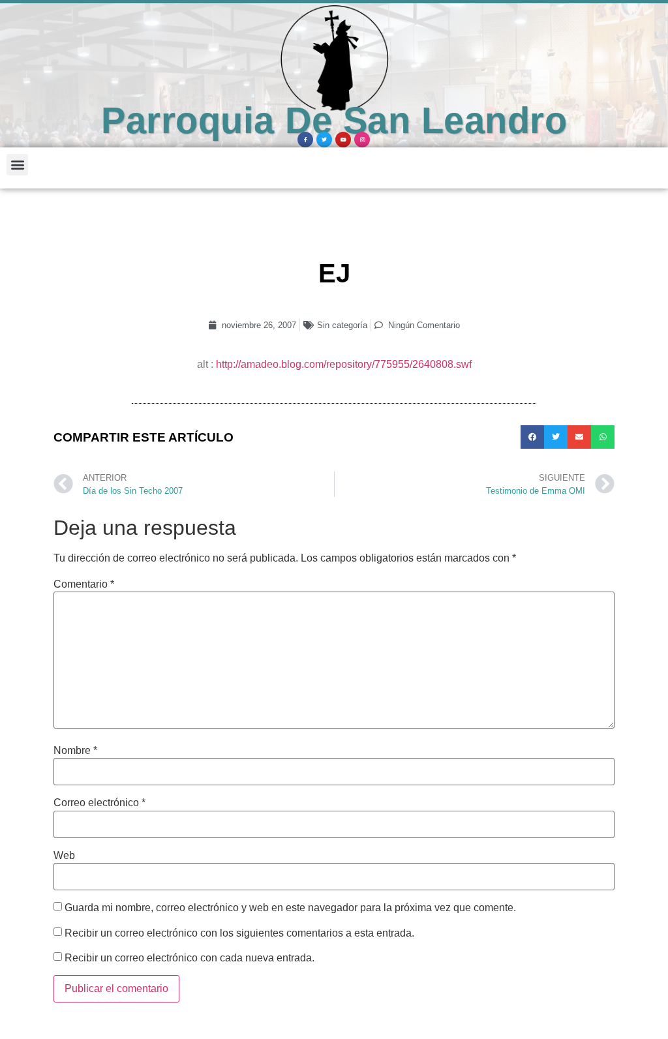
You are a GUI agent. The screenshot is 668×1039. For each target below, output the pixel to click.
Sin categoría (342, 325)
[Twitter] (324, 139)
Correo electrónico (99, 803)
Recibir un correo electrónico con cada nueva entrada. (189, 958)
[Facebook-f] (305, 139)
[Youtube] (343, 139)
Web (64, 856)
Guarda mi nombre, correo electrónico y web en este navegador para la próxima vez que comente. (290, 908)
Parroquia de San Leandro (334, 120)
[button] (17, 164)
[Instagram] (362, 139)
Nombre (75, 750)
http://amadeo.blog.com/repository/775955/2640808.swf (344, 364)
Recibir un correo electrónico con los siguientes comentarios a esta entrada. (239, 933)
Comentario (83, 584)
